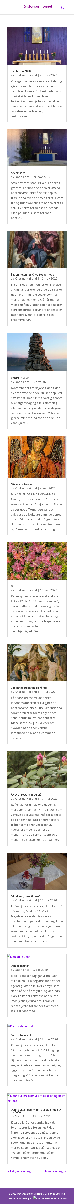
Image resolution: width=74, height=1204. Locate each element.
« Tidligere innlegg (19, 1171)
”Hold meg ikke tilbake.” (25, 896)
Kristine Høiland (26, 75)
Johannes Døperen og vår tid (29, 687)
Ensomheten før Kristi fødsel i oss (32, 274)
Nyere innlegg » (56, 1171)
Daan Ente (22, 177)
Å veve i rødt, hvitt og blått (27, 794)
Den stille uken (20, 965)
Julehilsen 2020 (21, 71)
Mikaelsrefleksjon (22, 484)
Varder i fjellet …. (21, 378)
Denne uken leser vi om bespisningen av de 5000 (36, 1111)
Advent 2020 (18, 173)
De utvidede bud (21, 1035)
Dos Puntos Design (20, 1198)
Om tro (15, 586)
